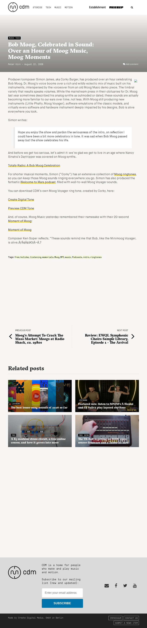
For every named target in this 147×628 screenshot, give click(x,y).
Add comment (132, 64)
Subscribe (62, 603)
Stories (37, 7)
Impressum (115, 617)
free (17, 257)
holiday (24, 257)
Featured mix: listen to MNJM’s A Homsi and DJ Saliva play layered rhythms (105, 405)
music (68, 257)
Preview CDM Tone (21, 208)
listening (35, 257)
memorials (48, 257)
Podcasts (77, 257)
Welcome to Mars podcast (38, 182)
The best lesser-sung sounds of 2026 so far (39, 407)
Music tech (14, 38)
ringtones (96, 257)
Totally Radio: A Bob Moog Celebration (34, 165)
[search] (132, 8)
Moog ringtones (125, 174)
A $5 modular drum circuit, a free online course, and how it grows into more (38, 440)
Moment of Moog (19, 221)
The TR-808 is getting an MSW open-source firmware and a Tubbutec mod (103, 440)
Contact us (131, 617)
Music (57, 7)
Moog (57, 257)
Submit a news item (126, 622)
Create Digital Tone (21, 199)
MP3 (62, 257)
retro (86, 257)
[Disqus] (73, 500)
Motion (69, 7)
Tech (48, 7)
